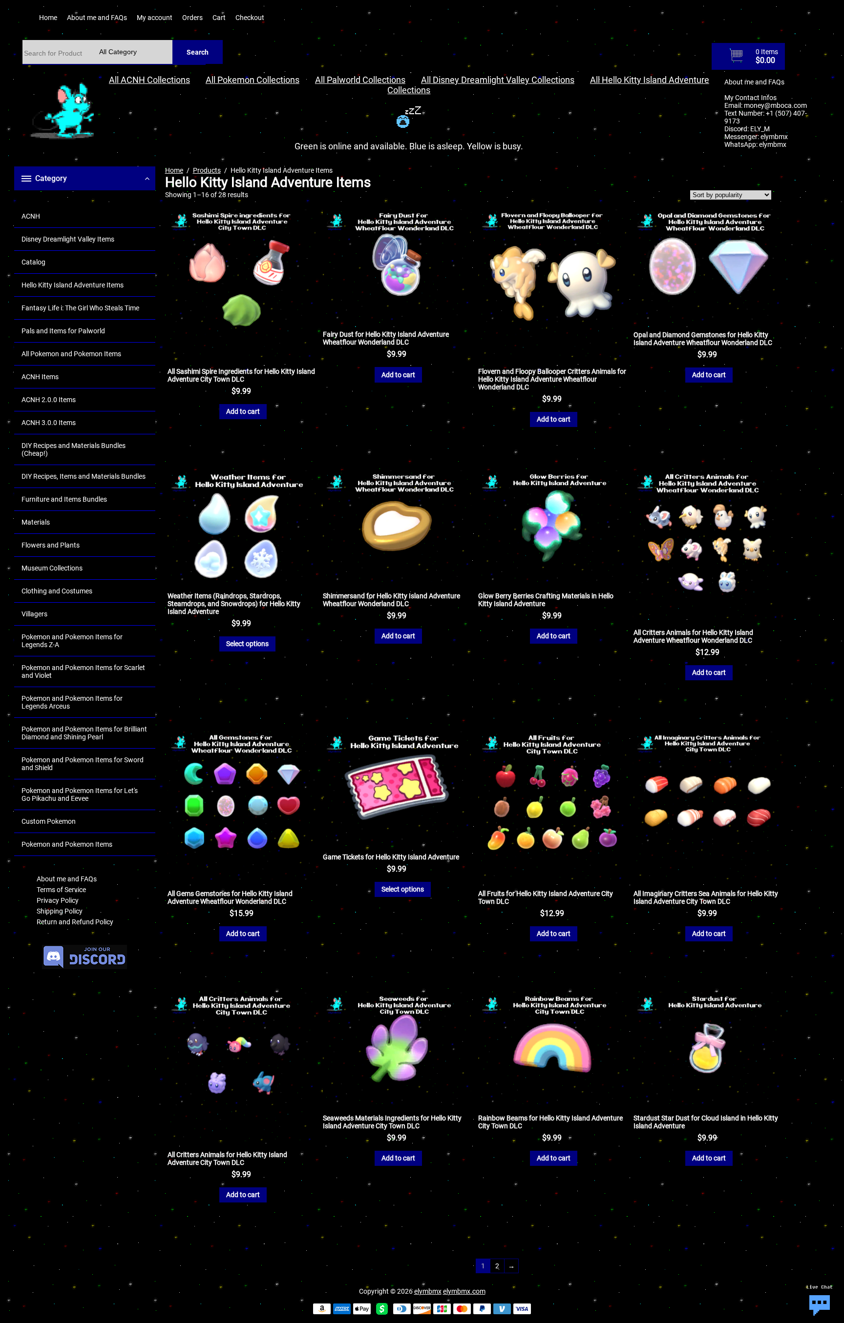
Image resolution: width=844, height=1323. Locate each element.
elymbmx (774, 137)
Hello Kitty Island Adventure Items (72, 285)
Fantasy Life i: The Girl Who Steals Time (80, 308)
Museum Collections (52, 568)
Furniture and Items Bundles (64, 499)
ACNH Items (40, 377)
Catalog (33, 262)
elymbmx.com (464, 1291)
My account (154, 17)
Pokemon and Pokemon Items (66, 844)
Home (48, 17)
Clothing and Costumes (56, 591)
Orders (192, 17)
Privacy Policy (58, 900)
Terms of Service (61, 890)
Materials (35, 522)
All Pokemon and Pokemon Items (71, 354)
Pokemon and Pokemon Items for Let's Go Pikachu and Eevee (79, 794)
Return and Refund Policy (75, 922)
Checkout (249, 17)
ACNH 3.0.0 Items (48, 423)
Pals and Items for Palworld (63, 331)
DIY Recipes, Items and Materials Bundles (83, 476)
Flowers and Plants (50, 545)
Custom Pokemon (48, 821)
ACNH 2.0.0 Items (48, 400)
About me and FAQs (97, 17)
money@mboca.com (775, 105)
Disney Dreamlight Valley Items (67, 239)
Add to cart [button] (243, 411)
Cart (219, 17)
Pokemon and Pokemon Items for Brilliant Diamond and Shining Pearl (84, 733)
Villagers (34, 614)
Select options (247, 644)
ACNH (30, 216)
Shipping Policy (60, 911)
